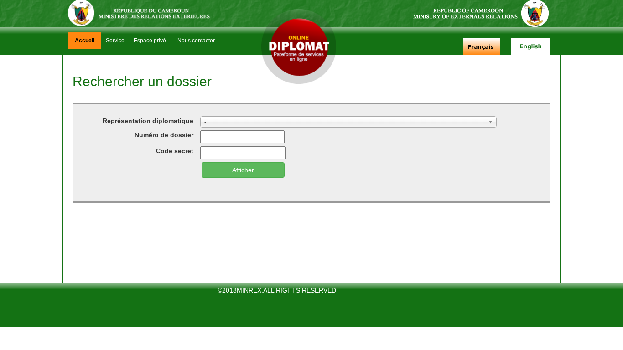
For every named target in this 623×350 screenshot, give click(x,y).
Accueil (84, 40)
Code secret (174, 150)
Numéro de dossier (164, 135)
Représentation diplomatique (148, 120)
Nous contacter (196, 40)
